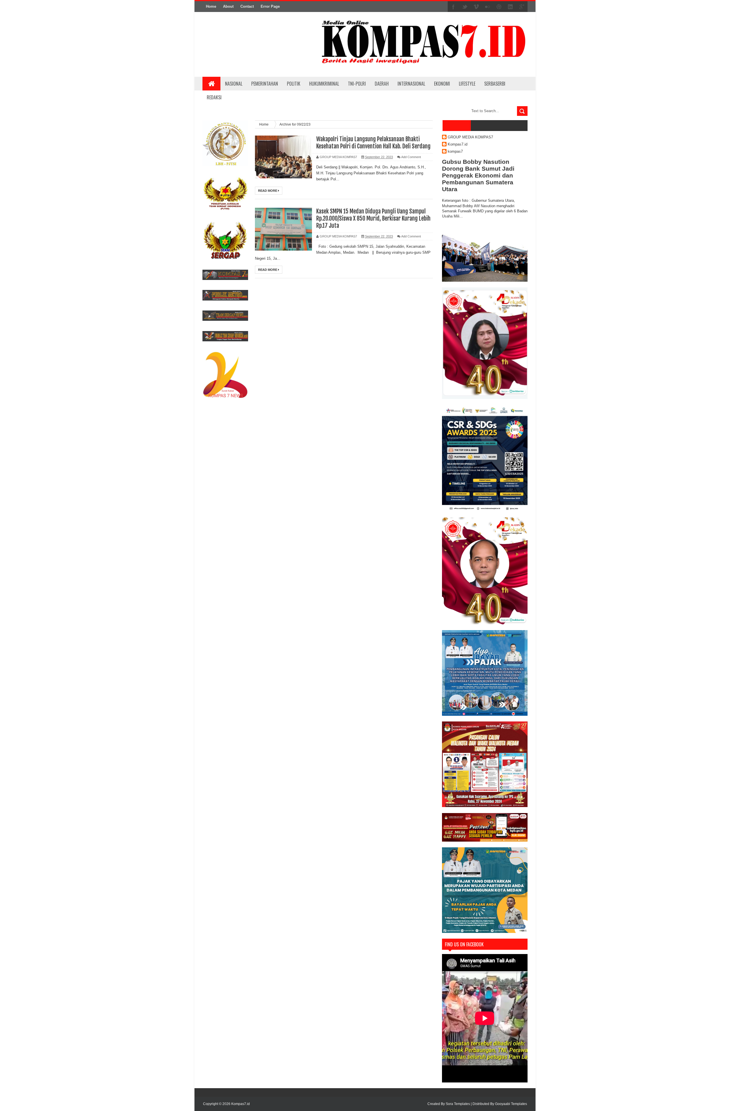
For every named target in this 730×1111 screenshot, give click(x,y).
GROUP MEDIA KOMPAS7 (470, 137)
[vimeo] (476, 7)
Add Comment (411, 157)
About (228, 6)
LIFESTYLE (467, 83)
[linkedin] (510, 7)
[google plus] (522, 7)
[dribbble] (499, 7)
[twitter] (465, 7)
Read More (268, 190)
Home (211, 6)
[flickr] (487, 7)
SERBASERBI (494, 83)
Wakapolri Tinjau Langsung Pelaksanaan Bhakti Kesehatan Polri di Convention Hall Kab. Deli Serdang (373, 143)
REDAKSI (214, 97)
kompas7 (455, 151)
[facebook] (453, 7)
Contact (247, 6)
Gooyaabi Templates (511, 1104)
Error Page (270, 6)
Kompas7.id (457, 144)
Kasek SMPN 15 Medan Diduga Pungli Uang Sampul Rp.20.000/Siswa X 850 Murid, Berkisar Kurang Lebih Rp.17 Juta (373, 218)
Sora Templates (458, 1104)
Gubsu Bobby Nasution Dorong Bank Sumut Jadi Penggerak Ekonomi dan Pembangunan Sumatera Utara (478, 175)
